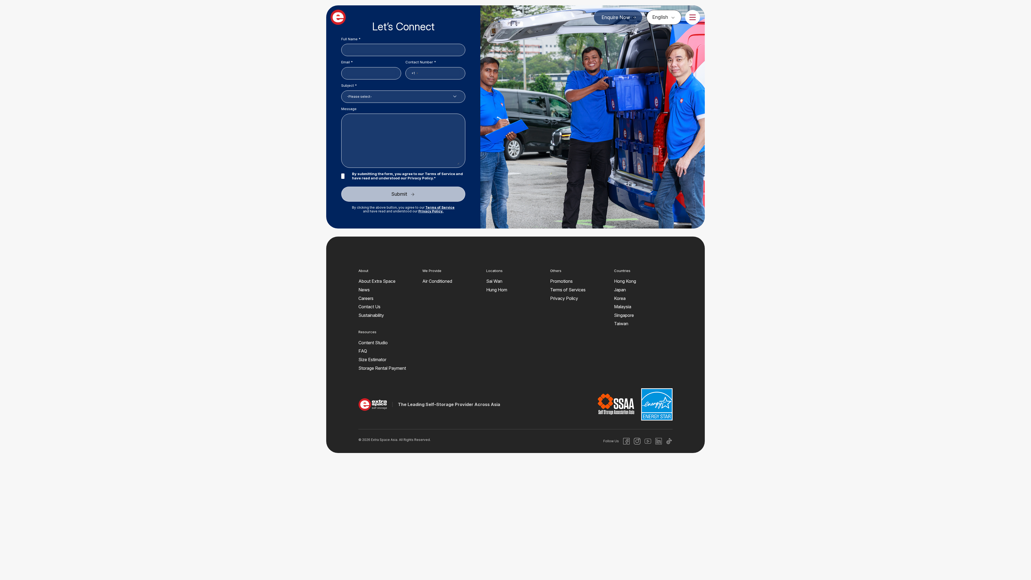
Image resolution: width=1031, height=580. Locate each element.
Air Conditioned (437, 281)
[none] (664, 17)
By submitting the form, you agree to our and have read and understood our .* (407, 176)
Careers (365, 298)
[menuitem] (664, 17)
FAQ (362, 351)
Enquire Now (615, 17)
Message (349, 109)
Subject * (349, 86)
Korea (620, 298)
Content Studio (373, 342)
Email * (347, 62)
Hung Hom (496, 289)
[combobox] (414, 73)
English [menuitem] (660, 17)
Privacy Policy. (431, 211)
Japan (620, 289)
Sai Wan (494, 281)
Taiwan (621, 323)
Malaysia (622, 306)
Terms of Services (568, 289)
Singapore (624, 315)
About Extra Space (376, 281)
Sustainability (371, 315)
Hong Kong (625, 281)
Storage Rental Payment (382, 368)
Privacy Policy (420, 178)
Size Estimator (372, 359)
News (364, 289)
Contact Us (369, 306)
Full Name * (351, 39)
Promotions (561, 281)
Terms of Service (440, 174)
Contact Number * (420, 62)
